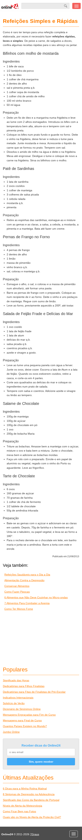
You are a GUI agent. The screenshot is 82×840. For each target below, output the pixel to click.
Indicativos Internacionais (18, 697)
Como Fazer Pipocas (17, 591)
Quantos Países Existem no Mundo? (25, 726)
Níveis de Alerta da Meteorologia (22, 805)
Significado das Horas (16, 680)
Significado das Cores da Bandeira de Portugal (31, 799)
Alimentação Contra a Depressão (24, 580)
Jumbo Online (11, 731)
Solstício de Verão (14, 703)
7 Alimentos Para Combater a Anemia (27, 603)
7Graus (34, 834)
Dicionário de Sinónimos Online (22, 709)
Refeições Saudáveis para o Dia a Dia (27, 574)
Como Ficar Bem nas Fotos (19, 811)
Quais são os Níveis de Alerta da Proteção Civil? (32, 817)
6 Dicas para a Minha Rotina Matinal (25, 788)
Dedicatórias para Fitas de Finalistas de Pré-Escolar (34, 691)
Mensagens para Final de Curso (22, 720)
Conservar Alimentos (16, 586)
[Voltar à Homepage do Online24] (9, 6)
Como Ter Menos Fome (18, 608)
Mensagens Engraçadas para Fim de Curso (29, 714)
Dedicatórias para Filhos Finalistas (23, 686)
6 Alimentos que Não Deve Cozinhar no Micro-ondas (36, 597)
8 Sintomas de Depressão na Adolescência (29, 794)
